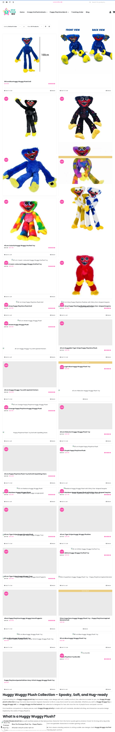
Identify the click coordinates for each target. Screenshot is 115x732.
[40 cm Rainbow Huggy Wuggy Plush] (30, 488)
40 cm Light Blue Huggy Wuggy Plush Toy (75, 367)
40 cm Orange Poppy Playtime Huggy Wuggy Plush (23, 409)
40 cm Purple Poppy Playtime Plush (73, 450)
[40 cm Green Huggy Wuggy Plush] (30, 320)
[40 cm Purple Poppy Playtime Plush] (85, 446)
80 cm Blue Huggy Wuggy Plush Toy (73, 638)
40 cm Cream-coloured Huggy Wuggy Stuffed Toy (23, 264)
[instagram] (3, 2)
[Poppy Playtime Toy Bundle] (85, 653)
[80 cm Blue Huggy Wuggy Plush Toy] (85, 634)
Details (53, 90)
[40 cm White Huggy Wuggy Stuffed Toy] (85, 549)
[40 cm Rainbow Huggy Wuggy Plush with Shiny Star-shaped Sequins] (85, 488)
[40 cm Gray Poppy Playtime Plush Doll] (30, 302)
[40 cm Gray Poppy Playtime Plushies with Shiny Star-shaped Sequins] (85, 302)
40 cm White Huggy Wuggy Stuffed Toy (74, 553)
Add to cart (8, 254)
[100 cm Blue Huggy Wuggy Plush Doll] (30, 56)
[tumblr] (13, 2)
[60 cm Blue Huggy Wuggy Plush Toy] (30, 634)
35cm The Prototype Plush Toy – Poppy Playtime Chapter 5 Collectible (28, 724)
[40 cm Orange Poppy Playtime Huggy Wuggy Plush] (30, 404)
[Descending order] (24, 26)
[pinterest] (10, 2)
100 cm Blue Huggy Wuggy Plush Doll (17, 81)
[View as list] (49, 26)
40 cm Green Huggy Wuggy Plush (16, 325)
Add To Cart (8, 90)
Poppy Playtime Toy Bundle (70, 657)
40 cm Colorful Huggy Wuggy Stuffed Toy (19, 246)
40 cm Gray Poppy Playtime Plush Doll (18, 306)
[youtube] (6, 2)
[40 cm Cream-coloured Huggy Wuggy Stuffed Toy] (30, 260)
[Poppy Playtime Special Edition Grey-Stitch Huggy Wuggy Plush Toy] (30, 665)
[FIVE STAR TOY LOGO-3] (9, 6)
